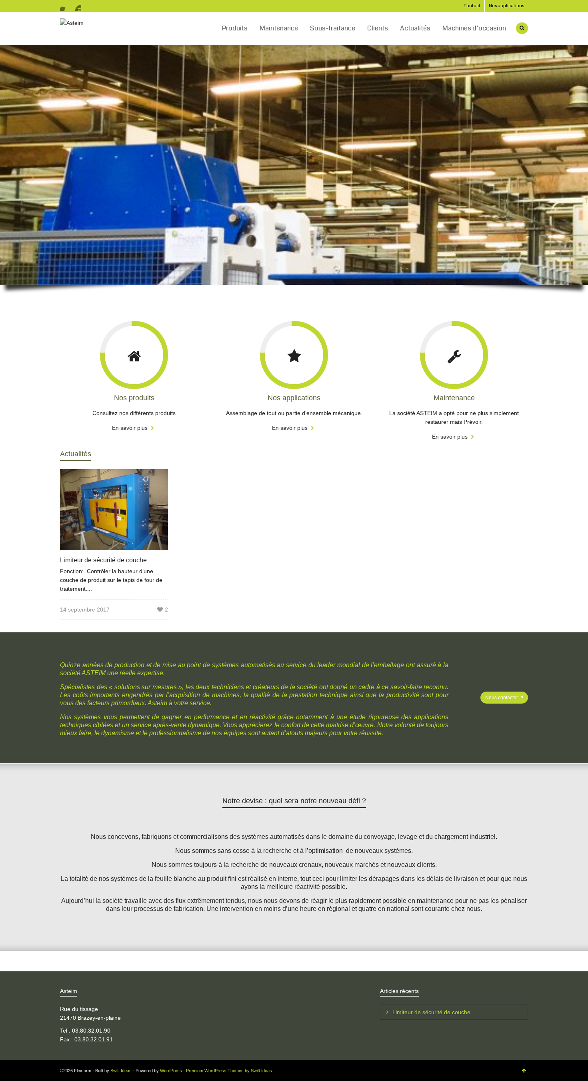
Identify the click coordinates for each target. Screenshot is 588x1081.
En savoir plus (130, 428)
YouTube (76, 6)
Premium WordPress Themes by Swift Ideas (229, 1070)
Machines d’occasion (474, 28)
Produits (235, 28)
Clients (377, 28)
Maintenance (279, 28)
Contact (472, 6)
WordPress (171, 1070)
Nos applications (506, 6)
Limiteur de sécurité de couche (103, 560)
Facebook (65, 6)
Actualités (415, 28)
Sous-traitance (332, 28)
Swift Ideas (121, 1070)
